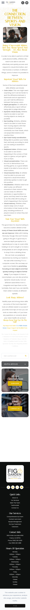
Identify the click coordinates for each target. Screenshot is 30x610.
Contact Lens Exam (15, 519)
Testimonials (15, 505)
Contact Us (15, 409)
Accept (15, 605)
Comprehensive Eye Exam (15, 517)
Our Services (15, 500)
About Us (15, 498)
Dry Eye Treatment (15, 524)
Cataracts (15, 527)
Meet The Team (15, 503)
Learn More (15, 383)
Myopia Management (15, 522)
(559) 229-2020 (17, 540)
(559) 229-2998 (16, 543)
